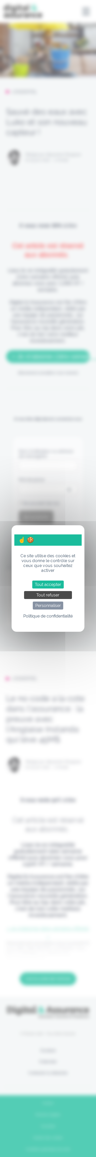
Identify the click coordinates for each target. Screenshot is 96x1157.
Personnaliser (48, 605)
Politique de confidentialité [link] (48, 616)
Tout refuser (47, 595)
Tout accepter (48, 584)
